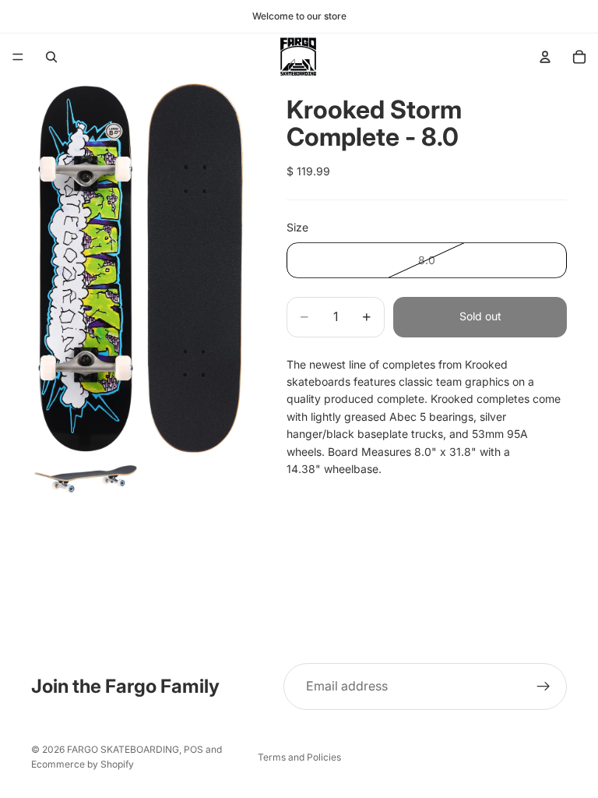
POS (193, 749)
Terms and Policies (299, 757)
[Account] (545, 57)
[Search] (51, 57)
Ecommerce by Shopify (82, 764)
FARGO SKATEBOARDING (123, 749)
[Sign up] (543, 686)
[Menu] (18, 57)
